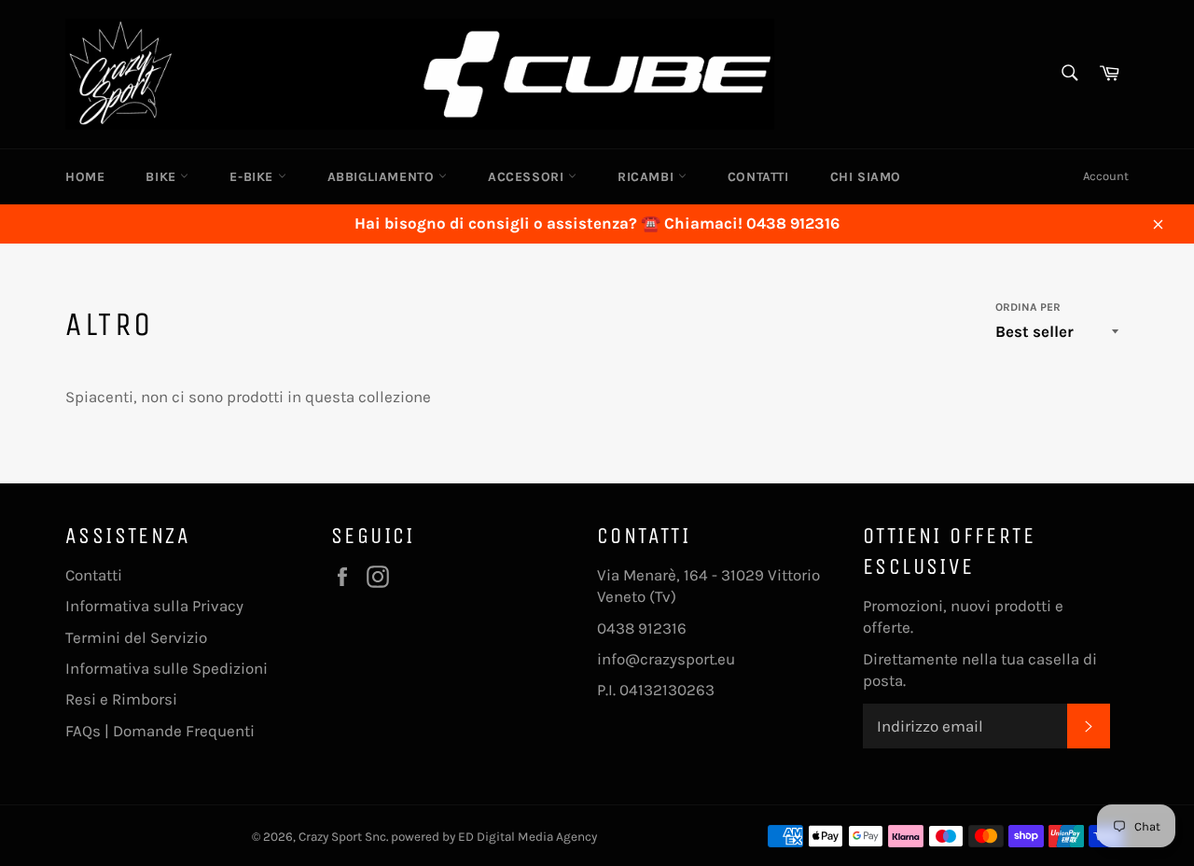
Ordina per (1028, 307)
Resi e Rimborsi (121, 699)
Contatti (93, 575)
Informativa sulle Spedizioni (166, 668)
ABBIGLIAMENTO (382, 177)
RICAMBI (648, 177)
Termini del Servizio (136, 637)
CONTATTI (758, 177)
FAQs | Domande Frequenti (160, 730)
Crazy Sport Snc (342, 837)
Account (1106, 176)
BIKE (163, 177)
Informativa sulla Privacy (154, 605)
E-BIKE (253, 177)
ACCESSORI (528, 177)
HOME (84, 177)
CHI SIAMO (865, 177)
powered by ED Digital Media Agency (494, 837)
